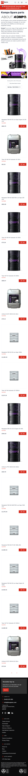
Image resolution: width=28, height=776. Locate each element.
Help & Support (6, 725)
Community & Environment (9, 753)
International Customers (8, 730)
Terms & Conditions (7, 738)
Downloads (5, 723)
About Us (4, 746)
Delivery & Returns (7, 728)
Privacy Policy (5, 740)
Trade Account (6, 721)
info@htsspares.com (10, 702)
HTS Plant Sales (6, 759)
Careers (4, 751)
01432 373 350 (8, 699)
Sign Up (6, 690)
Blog (3, 749)
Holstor (4, 732)
